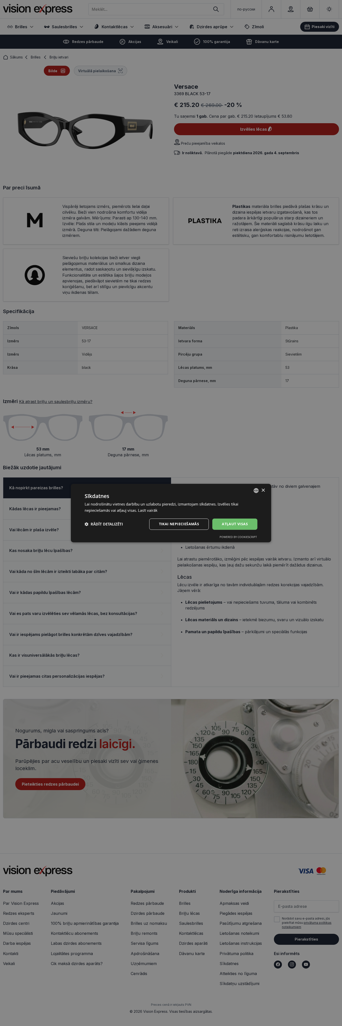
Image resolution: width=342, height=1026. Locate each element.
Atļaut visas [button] (235, 523)
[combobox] (256, 490)
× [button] (263, 490)
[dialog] (171, 513)
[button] (104, 524)
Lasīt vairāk (147, 510)
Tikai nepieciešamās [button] (179, 523)
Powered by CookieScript (238, 537)
